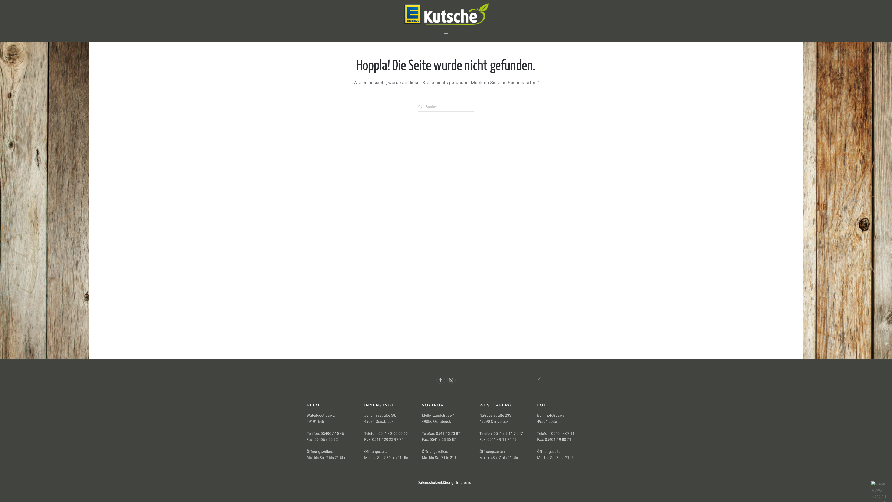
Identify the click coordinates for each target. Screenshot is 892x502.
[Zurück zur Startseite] (446, 14)
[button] (446, 34)
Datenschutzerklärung (435, 482)
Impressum (465, 482)
